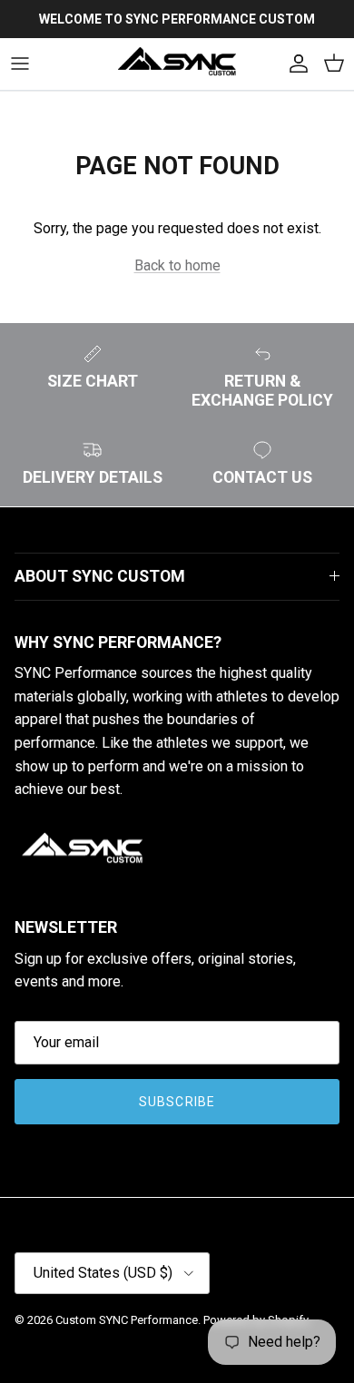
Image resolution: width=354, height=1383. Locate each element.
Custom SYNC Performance (126, 1320)
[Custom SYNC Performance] (177, 64)
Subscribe (177, 1101)
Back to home (177, 265)
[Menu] (20, 63)
